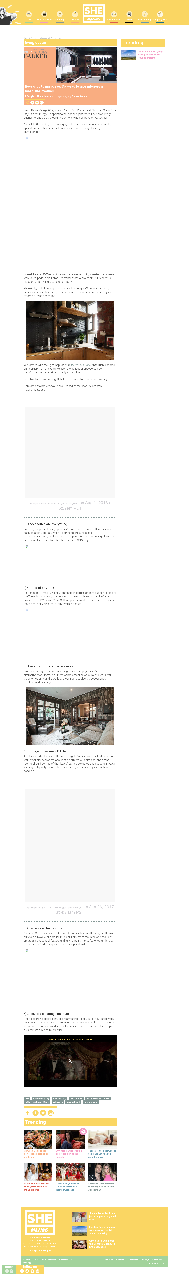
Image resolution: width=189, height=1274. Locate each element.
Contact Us (121, 1260)
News (129, 19)
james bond (73, 1102)
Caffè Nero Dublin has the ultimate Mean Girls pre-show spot (102, 1243)
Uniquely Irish (160, 19)
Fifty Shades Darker (98, 1098)
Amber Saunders (81, 96)
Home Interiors (45, 96)
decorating (59, 1098)
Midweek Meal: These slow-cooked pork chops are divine (36, 1153)
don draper (76, 1098)
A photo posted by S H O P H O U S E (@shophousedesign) (54, 907)
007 (27, 1098)
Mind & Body (144, 19)
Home (26, 38)
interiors (58, 1102)
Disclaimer (133, 1260)
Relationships (114, 19)
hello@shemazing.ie (40, 1250)
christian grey (41, 1098)
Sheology (27, 1263)
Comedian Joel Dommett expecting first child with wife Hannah (101, 1186)
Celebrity (60, 19)
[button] (12, 1271)
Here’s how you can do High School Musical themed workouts (67, 1186)
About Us (109, 1260)
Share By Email (42, 103)
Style (29, 19)
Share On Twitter (37, 103)
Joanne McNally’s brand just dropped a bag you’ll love (102, 1216)
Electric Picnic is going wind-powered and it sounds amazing (150, 54)
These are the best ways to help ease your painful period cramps (102, 1153)
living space (91, 1102)
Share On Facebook (32, 103)
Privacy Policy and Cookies (153, 1260)
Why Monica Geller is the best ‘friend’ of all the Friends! (69, 1153)
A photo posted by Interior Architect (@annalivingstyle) (53, 503)
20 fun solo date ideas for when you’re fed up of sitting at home (37, 1186)
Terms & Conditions (156, 1263)
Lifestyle (75, 19)
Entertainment (44, 19)
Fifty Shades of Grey (37, 1102)
